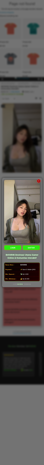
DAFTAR (31, 248)
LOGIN (12, 248)
